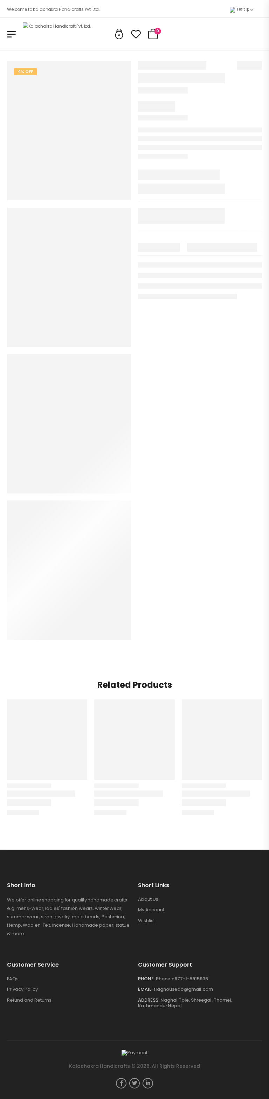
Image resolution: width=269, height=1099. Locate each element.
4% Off (25, 71)
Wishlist (146, 921)
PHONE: (146, 978)
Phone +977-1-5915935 (182, 978)
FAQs (13, 979)
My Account (151, 910)
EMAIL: (145, 989)
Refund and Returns (29, 1000)
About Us (148, 899)
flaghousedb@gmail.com (183, 989)
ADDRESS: (148, 1000)
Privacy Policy (22, 989)
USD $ (243, 10)
